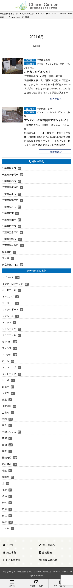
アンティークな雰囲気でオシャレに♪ (46, 120)
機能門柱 (29, 67)
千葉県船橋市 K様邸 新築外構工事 (43, 76)
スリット (6, 322)
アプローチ (42, 63)
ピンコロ (62, 112)
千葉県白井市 (9, 226)
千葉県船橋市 (43, 60)
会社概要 (47, 552)
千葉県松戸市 (9, 206)
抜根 (4, 444)
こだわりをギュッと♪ (37, 72)
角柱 (4, 496)
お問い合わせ (36, 586)
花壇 (4, 489)
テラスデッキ (9, 335)
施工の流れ (49, 544)
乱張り (5, 386)
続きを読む (56, 99)
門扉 (4, 509)
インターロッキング (46, 112)
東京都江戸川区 (10, 264)
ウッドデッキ (9, 290)
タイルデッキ (9, 328)
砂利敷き (6, 464)
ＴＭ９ (5, 528)
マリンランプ (9, 367)
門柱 (4, 515)
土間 (4, 418)
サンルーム (8, 316)
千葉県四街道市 (10, 187)
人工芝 (5, 393)
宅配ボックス (9, 431)
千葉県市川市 (9, 193)
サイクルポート (10, 309)
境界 (62, 63)
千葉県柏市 (8, 213)
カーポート (8, 303)
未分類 (5, 258)
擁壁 (4, 451)
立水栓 (5, 476)
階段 (4, 521)
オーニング (8, 296)
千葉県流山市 (9, 219)
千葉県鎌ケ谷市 (44, 108)
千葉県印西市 (9, 181)
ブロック (6, 354)
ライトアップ (9, 374)
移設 (4, 470)
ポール (5, 361)
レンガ (5, 380)
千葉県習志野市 (10, 232)
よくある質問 (12, 560)
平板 (68, 63)
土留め (5, 412)
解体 (4, 502)
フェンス (53, 63)
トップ (10, 544)
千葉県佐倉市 (9, 168)
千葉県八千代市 (10, 174)
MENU (12, 586)
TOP (27, 13)
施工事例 (6, 251)
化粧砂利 (6, 406)
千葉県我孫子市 (10, 200)
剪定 (4, 399)
